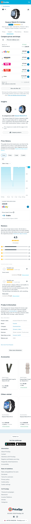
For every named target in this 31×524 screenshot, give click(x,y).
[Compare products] (28, 9)
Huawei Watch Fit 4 (21, 116)
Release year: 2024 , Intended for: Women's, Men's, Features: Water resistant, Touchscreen (15, 27)
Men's (19, 329)
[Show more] (2, 52)
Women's (15, 329)
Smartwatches (6, 6)
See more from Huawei (7, 344)
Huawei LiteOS (17, 335)
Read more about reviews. (20, 233)
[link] (15, 119)
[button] (4, 9)
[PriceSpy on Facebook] (14, 516)
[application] (15, 182)
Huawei (15, 323)
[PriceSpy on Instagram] (17, 516)
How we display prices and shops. (17, 95)
